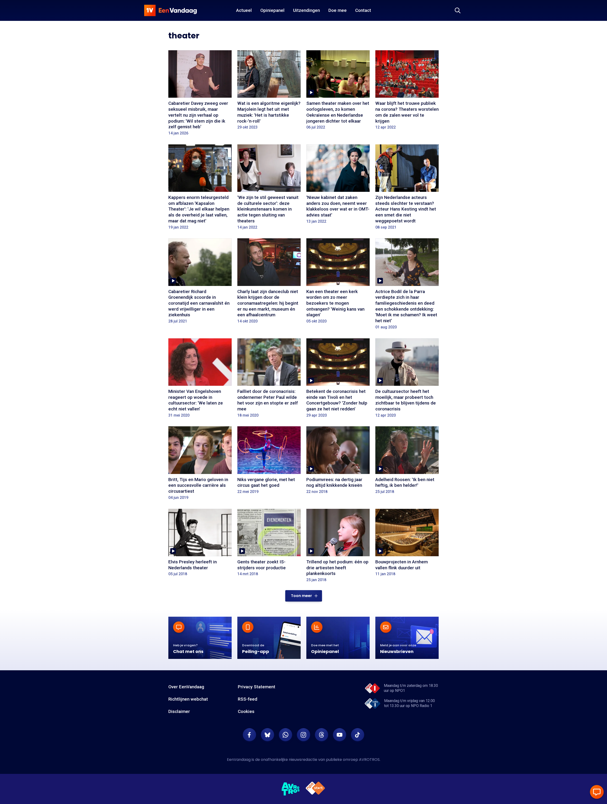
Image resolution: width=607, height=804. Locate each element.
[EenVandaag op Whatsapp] (285, 734)
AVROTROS (369, 759)
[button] (303, 596)
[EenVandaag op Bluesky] (267, 734)
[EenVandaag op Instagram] (303, 734)
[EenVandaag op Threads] (321, 734)
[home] (170, 10)
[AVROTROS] (291, 789)
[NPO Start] (315, 788)
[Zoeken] (457, 10)
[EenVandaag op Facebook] (249, 734)
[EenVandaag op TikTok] (357, 734)
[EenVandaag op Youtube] (339, 734)
